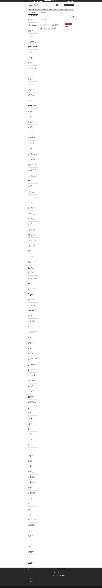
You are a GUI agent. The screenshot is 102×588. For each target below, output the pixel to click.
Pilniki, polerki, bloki (36, 9)
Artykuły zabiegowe (31, 320)
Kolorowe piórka (31, 461)
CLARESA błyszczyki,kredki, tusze (32, 378)
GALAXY (30, 530)
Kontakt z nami (68, 1)
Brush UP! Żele (31, 557)
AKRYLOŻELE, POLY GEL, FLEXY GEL (32, 26)
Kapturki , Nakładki (31, 353)
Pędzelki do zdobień (31, 392)
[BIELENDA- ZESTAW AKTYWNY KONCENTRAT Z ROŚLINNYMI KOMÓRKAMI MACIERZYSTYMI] (45, 27)
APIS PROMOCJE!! (31, 106)
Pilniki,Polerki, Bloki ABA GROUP (33, 278)
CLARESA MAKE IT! (31, 201)
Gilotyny (30, 304)
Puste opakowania (30, 408)
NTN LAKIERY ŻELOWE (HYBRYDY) (31, 193)
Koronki (30, 467)
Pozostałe (30, 174)
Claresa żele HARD (31, 562)
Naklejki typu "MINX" (31, 472)
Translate (57, 0)
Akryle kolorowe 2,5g (31, 315)
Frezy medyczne (31, 354)
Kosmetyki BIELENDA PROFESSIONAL (31, 28)
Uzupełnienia (30, 428)
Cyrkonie (30, 509)
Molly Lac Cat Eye (31, 228)
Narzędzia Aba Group (31, 300)
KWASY (30, 40)
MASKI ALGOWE (31, 30)
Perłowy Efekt (30, 531)
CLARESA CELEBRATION (32, 207)
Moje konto (38, 569)
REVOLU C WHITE (31, 73)
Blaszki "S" (30, 449)
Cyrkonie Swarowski (31, 497)
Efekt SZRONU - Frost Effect (32, 435)
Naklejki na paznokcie (31, 465)
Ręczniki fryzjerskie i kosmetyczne (33, 331)
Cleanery (30, 412)
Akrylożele (30, 19)
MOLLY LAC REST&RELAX (32, 244)
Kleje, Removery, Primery (32, 288)
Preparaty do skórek (31, 406)
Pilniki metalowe (31, 272)
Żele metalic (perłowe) (31, 551)
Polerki (30, 277)
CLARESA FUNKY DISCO (32, 223)
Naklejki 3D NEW (31, 471)
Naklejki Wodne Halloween (32, 492)
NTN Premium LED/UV (31, 246)
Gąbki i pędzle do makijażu (32, 374)
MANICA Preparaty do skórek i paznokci (32, 263)
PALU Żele (30, 556)
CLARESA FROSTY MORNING (32, 202)
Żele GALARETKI (31, 542)
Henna (29, 365)
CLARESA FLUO (31, 198)
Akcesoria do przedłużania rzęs (32, 284)
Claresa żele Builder (31, 547)
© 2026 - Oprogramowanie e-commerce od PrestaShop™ (34, 580)
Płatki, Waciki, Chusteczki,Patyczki (30, 329)
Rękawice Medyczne (31, 332)
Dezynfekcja (29, 348)
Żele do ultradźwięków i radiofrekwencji (31, 91)
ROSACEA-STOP (31, 110)
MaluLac (30, 250)
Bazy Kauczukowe (31, 185)
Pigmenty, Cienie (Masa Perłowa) (33, 504)
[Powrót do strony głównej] (28, 12)
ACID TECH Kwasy (31, 84)
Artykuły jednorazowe (52, 9)
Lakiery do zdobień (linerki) (32, 369)
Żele (58, 9)
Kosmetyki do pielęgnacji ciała (32, 164)
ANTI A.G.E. (30, 47)
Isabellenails (30, 191)
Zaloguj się (72, 1)
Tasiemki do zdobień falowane (32, 525)
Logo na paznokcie (31, 454)
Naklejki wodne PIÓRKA (32, 487)
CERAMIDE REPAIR (31, 142)
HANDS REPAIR (31, 57)
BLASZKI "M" (30, 450)
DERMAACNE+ (31, 51)
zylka (31, 581)
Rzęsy (66, 9)
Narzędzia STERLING (31, 299)
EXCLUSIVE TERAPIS (32, 133)
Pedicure (62, 9)
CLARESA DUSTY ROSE (32, 208)
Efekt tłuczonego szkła (31, 445)
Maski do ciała (30, 165)
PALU (29, 251)
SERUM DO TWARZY (31, 37)
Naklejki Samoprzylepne (32, 493)
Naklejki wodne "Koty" (31, 477)
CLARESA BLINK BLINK (32, 218)
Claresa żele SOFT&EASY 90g (32, 561)
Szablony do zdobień (31, 524)
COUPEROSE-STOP (31, 131)
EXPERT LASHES (31, 78)
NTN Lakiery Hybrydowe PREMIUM (31, 196)
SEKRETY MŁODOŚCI (32, 121)
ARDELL (30, 289)
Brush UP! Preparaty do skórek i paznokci (32, 257)
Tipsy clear (30, 423)
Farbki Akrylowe (31, 455)
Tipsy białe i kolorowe (31, 422)
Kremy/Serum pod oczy (32, 159)
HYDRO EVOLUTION (31, 122)
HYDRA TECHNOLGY (31, 85)
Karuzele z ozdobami (31, 451)
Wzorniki (29, 429)
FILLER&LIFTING (31, 94)
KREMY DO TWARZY (31, 35)
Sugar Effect (30, 438)
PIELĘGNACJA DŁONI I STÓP (32, 42)
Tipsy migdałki (30, 424)
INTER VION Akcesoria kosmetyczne (31, 267)
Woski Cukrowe (31, 343)
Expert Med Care (31, 149)
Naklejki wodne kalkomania (32, 482)
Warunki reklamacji (30, 577)
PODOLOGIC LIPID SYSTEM (32, 68)
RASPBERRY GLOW (31, 115)
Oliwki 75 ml (30, 386)
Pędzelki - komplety (31, 390)
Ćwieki (30, 508)
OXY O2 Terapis (31, 117)
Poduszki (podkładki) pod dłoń (32, 306)
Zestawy (30, 347)
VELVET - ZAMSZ (31, 535)
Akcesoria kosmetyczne (31, 310)
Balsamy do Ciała (31, 170)
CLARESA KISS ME (31, 203)
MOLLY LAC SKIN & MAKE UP (32, 240)
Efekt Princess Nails (31, 540)
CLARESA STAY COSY (32, 219)
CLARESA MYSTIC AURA (32, 224)
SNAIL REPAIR (31, 88)
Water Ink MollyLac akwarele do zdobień (32, 538)
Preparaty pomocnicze (31, 20)
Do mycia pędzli (31, 413)
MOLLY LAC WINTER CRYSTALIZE (31, 239)
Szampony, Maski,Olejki (32, 364)
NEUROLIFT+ (30, 62)
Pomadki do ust (31, 376)
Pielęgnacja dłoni (30, 396)
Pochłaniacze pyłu (30, 397)
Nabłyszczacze (31, 401)
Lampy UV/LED (30, 370)
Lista (73, 17)
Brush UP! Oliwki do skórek (32, 255)
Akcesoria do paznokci (44, 9)
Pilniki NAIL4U (30, 282)
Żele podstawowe (31, 545)
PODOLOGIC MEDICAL (32, 69)
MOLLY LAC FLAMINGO (32, 235)
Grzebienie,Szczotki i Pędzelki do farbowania (32, 359)
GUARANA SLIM (31, 56)
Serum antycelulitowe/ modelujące (33, 169)
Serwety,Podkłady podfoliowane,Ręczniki (31, 334)
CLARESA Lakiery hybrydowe (32, 197)
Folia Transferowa (31, 456)
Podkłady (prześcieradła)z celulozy (33, 327)
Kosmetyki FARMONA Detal (31, 101)
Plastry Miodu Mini (31, 520)
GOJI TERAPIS (31, 126)
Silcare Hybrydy (31, 190)
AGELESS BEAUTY (31, 147)
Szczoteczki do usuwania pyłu (32, 309)
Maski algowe (30, 83)
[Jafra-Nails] (35, 5)
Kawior (30, 514)
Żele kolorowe (30, 546)
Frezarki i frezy (30, 349)
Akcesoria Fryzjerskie (31, 360)
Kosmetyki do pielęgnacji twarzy (33, 154)
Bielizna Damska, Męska (32, 321)
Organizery (30, 311)
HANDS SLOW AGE (31, 58)
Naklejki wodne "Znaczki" (32, 481)
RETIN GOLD (30, 72)
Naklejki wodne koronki (31, 483)
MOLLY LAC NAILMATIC (32, 241)
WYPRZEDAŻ (30, 563)
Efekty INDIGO (31, 433)
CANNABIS (30, 111)
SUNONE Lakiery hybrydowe (32, 225)
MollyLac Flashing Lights (32, 245)
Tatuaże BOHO (30, 418)
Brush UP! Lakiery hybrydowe (32, 261)
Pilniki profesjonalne (31, 273)
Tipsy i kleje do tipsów (31, 419)
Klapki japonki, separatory (32, 322)
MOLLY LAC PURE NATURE (32, 234)
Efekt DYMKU (30, 434)
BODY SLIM (30, 100)
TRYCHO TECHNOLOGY (32, 89)
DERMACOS (30, 52)
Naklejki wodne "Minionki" (32, 476)
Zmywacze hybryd (31, 417)
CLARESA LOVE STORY (32, 214)
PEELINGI (30, 36)
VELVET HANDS (31, 79)
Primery (30, 407)
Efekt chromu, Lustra (31, 439)
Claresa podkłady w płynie (32, 380)
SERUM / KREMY (31, 158)
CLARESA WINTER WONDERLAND (31, 213)
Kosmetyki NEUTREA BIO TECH (32, 176)
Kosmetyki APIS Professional (32, 105)
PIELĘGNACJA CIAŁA (31, 41)
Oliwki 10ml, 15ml (31, 385)
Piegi (29, 503)
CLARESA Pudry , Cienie (32, 375)
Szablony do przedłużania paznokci (31, 293)
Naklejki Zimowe (31, 488)
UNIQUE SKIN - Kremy (32, 95)
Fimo (29, 499)
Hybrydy (29, 9)
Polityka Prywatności (30, 578)
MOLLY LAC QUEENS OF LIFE (32, 230)
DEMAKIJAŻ (30, 31)
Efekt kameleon (31, 440)
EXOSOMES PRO (31, 148)
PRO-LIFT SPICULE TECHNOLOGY (31, 153)
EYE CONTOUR (31, 53)
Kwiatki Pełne (30, 515)
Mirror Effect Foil (31, 529)
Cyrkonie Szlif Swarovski (32, 498)
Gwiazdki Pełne (31, 513)
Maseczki (30, 160)
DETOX (30, 116)
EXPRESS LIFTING (31, 127)
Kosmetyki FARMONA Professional (32, 46)
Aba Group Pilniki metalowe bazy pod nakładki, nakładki (32, 280)
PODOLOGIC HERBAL (31, 67)
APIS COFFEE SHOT (31, 144)
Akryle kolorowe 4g (31, 316)
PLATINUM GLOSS (31, 143)
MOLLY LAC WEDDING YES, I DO (33, 229)
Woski (30, 342)
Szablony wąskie (31, 294)
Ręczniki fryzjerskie (31, 363)
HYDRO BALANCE (31, 132)
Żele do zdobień (31, 552)
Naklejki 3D (30, 466)
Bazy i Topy (30, 181)
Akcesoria (30, 337)
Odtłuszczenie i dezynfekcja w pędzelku (32, 403)
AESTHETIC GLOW (31, 99)
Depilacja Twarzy (31, 338)
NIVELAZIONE (31, 63)
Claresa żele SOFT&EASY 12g (32, 558)
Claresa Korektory (31, 381)
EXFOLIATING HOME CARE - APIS (32, 138)
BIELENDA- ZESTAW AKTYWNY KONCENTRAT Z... (56, 23)
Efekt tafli (30, 444)
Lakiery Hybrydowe (31, 24)
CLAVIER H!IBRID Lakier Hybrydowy (31, 187)
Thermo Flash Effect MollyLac (32, 536)
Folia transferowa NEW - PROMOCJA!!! (31, 460)
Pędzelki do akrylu (31, 391)
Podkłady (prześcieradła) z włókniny (31, 326)
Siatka (72, 17)
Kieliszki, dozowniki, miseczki (32, 305)
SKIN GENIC (30, 74)
